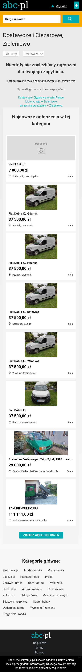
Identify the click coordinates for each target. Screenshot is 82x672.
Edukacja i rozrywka (15, 601)
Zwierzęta (55, 583)
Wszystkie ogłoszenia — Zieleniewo (41, 105)
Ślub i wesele (56, 589)
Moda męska (56, 570)
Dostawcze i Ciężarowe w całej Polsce (41, 97)
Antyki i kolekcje (32, 589)
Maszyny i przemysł (55, 595)
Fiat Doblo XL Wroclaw (24, 361)
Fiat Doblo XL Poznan (23, 262)
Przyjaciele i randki (14, 614)
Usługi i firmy (29, 595)
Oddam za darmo (14, 607)
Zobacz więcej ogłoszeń (41, 535)
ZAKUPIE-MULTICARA (23, 508)
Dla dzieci (9, 576)
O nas (39, 647)
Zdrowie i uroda (13, 583)
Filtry (14, 53)
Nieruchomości (29, 576)
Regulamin (39, 643)
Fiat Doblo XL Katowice (24, 312)
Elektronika (9, 589)
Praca (48, 576)
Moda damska (33, 570)
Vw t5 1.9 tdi (17, 164)
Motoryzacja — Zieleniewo (41, 101)
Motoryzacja (10, 570)
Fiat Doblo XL (18, 410)
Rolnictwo (9, 595)
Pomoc (39, 652)
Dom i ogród (36, 583)
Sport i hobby (41, 601)
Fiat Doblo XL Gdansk (23, 213)
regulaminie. (59, 668)
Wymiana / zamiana (42, 607)
